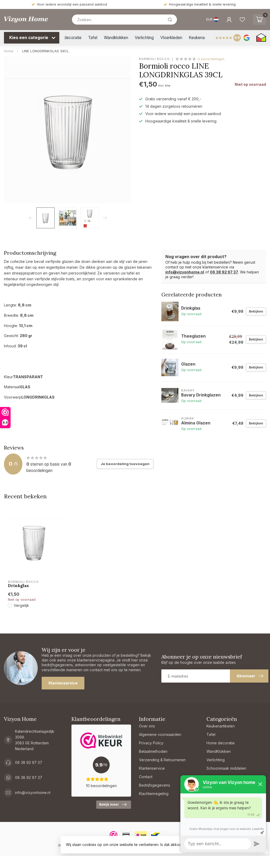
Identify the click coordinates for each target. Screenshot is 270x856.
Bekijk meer (109, 804)
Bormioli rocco (154, 59)
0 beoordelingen (211, 59)
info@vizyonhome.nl (184, 272)
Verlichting (144, 37)
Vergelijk (21, 605)
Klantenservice (63, 683)
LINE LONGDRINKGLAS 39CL (45, 51)
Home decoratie (66, 37)
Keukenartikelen (203, 37)
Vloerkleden (171, 37)
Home (8, 51)
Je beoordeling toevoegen (125, 464)
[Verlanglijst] (242, 19)
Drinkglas (18, 585)
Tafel (92, 37)
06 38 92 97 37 (224, 272)
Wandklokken (116, 37)
